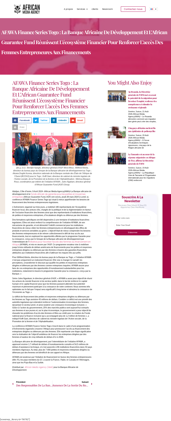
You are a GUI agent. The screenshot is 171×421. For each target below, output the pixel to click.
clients (95, 9)
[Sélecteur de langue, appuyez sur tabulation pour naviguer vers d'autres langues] (153, 9)
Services (81, 9)
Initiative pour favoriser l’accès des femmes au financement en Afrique (51, 243)
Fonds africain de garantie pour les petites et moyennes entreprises (49, 195)
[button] (22, 120)
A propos (68, 9)
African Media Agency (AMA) (39, 367)
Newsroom (107, 9)
